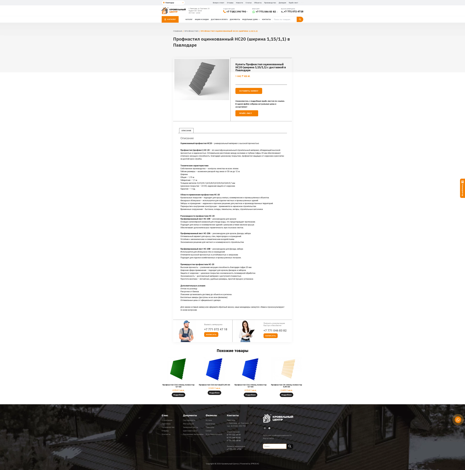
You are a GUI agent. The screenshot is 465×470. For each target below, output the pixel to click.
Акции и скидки (202, 19)
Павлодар (210, 427)
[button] (211, 334)
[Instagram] (265, 428)
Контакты (266, 19)
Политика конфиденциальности (277, 435)
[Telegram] (269, 428)
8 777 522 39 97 (234, 435)
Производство (270, 3)
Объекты (258, 3)
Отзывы (230, 3)
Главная (177, 31)
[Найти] (300, 19)
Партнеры (166, 424)
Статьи (249, 3)
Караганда (210, 424)
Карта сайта (268, 438)
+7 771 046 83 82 (266, 11)
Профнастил (191, 31)
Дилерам (282, 3)
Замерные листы (190, 427)
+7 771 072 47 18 (215, 329)
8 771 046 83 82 (234, 437)
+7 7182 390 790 (236, 11)
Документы (235, 19)
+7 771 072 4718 (293, 11)
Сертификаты (189, 420)
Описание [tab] (186, 131)
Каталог (189, 19)
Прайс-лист (293, 3)
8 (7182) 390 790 (238, 426)
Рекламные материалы (193, 434)
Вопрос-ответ (218, 3)
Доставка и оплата (219, 19)
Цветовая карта (190, 431)
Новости (239, 3)
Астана (209, 420)
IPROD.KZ (255, 463)
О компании (167, 420)
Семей (208, 431)
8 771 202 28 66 (234, 440)
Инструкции (188, 424)
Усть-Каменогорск (214, 434)
